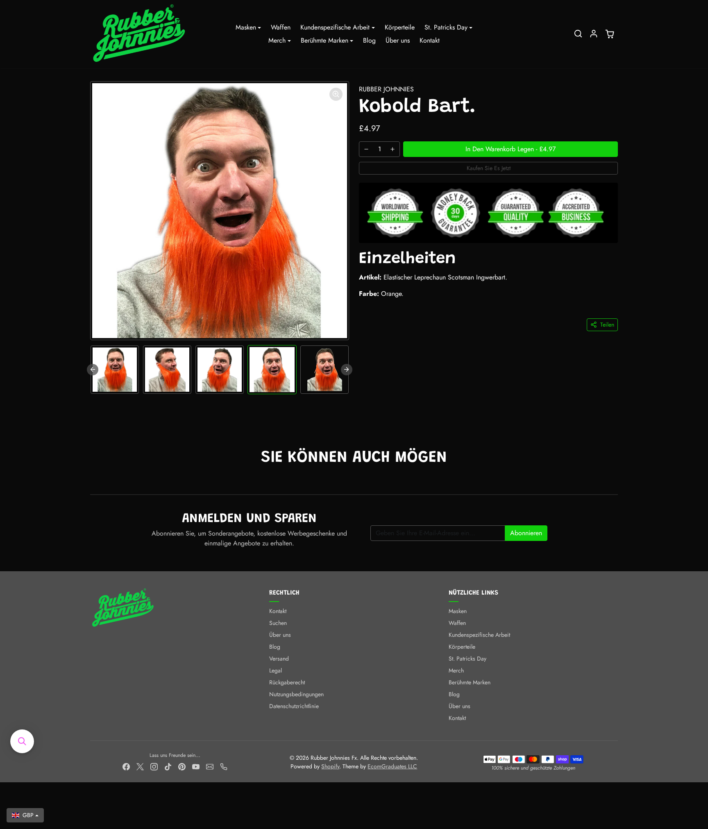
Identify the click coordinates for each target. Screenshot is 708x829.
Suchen (278, 623)
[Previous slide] (92, 369)
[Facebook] (126, 766)
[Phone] (224, 766)
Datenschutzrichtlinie (294, 706)
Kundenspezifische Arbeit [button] (335, 27)
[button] (578, 33)
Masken (458, 611)
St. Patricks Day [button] (445, 27)
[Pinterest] (182, 766)
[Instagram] (154, 766)
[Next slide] (346, 369)
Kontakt (430, 40)
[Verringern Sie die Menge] (366, 149)
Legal (275, 670)
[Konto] (593, 33)
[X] (140, 766)
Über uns (398, 40)
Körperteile (400, 27)
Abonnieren (526, 533)
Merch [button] (277, 40)
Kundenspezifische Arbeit (479, 635)
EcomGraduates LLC (392, 766)
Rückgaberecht (287, 682)
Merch (456, 670)
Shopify (330, 766)
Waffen (280, 27)
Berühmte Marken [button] (324, 40)
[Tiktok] (168, 766)
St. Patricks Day (467, 658)
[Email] (210, 766)
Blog (369, 40)
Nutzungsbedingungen (296, 694)
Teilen (607, 324)
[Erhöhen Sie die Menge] (392, 149)
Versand (279, 658)
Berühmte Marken (469, 682)
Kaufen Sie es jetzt (489, 168)
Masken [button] (246, 27)
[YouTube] (196, 766)
